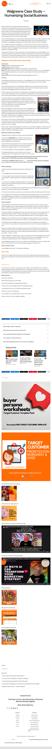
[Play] (2, 551)
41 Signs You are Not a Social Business (11, 291)
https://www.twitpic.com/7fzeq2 (11, 106)
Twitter (42, 55)
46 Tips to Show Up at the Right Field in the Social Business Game (17, 286)
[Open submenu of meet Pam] (23, 722)
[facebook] (7, 708)
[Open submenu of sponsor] (23, 721)
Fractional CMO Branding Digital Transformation (38, 739)
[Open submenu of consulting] (23, 717)
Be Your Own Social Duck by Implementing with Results (14, 283)
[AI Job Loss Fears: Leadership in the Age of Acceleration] (26, 353)
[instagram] (11, 708)
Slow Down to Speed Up (7, 278)
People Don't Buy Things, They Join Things (11, 280)
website (13, 57)
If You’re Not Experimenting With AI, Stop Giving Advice (15, 681)
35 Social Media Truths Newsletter (11, 271)
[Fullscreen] (49, 551)
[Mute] (47, 551)
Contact (13, 739)
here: (3, 106)
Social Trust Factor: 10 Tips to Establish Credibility (13, 296)
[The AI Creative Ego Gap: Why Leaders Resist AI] (12, 353)
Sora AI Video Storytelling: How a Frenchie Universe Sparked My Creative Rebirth (21, 683)
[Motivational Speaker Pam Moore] (7, 1)
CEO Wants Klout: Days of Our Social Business (12, 288)
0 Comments (14, 364)
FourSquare (4, 57)
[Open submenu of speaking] (23, 715)
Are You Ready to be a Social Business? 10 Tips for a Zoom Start (16, 293)
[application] (26, 539)
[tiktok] (17, 708)
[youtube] (13, 708)
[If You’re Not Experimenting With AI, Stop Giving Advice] (40, 353)
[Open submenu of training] (23, 719)
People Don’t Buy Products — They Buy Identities (13, 686)
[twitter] (9, 708)
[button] (6, 358)
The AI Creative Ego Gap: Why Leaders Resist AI (12, 361)
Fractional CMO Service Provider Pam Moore (13, 742)
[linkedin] (15, 708)
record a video (5, 224)
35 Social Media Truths (36, 268)
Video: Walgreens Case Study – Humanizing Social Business (15, 248)
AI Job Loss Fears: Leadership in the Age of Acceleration (26, 360)
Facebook (46, 55)
